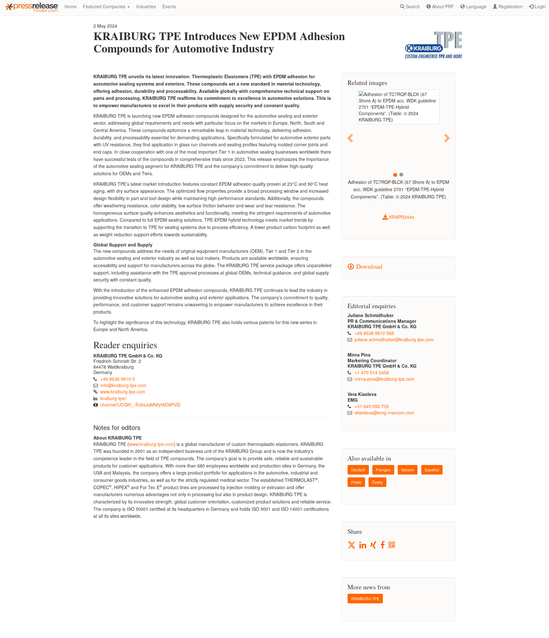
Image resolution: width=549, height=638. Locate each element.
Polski (356, 482)
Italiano (407, 469)
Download (368, 266)
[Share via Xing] (373, 545)
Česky (377, 482)
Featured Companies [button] (105, 6)
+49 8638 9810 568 (374, 333)
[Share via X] (352, 545)
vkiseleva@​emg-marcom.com (384, 412)
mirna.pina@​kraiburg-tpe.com (385, 379)
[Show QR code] (392, 545)
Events (169, 6)
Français (383, 469)
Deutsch (358, 469)
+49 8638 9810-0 (117, 379)
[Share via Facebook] (383, 545)
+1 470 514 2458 (372, 372)
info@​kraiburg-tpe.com (123, 385)
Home (70, 6)
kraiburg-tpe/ (113, 398)
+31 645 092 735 (372, 406)
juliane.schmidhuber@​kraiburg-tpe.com (394, 339)
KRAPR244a (401, 217)
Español (432, 469)
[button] (351, 137)
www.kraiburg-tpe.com (122, 391)
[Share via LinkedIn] (363, 545)
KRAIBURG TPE (365, 598)
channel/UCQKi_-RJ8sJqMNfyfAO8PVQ (140, 404)
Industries (146, 6)
